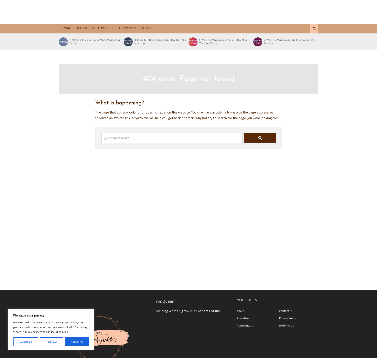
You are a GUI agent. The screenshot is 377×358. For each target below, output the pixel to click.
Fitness (147, 28)
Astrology (127, 28)
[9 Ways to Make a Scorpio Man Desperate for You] (257, 41)
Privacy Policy (287, 318)
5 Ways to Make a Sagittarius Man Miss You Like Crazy (223, 42)
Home (66, 28)
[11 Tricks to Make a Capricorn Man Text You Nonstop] (128, 41)
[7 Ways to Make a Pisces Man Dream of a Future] (63, 41)
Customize (25, 341)
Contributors (245, 325)
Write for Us (286, 325)
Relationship (102, 28)
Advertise (243, 318)
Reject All (51, 341)
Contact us (286, 311)
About (240, 311)
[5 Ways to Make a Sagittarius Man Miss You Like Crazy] (192, 41)
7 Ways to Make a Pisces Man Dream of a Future (95, 42)
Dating (81, 28)
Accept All (77, 341)
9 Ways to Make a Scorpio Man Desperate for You (289, 42)
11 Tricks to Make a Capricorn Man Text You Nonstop (160, 42)
